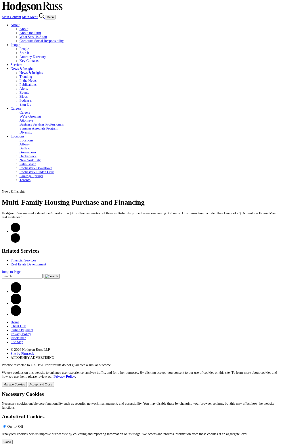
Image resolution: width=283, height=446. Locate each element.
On (9, 426)
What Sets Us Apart (33, 37)
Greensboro (27, 152)
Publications (27, 84)
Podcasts (25, 100)
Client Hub (18, 326)
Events (24, 92)
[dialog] (141, 379)
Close (7, 442)
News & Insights (22, 69)
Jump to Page (11, 272)
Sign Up (25, 104)
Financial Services (23, 260)
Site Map (17, 342)
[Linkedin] (16, 292)
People (15, 45)
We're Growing (30, 116)
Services (16, 65)
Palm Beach (27, 164)
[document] (141, 417)
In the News (27, 80)
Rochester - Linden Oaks (36, 172)
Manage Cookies (14, 384)
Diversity (25, 132)
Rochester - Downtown (35, 168)
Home (15, 322)
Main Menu (30, 17)
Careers (16, 108)
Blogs (23, 96)
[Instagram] (16, 314)
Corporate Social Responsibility (41, 41)
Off (20, 426)
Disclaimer (18, 338)
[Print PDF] (15, 231)
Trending (25, 76)
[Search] (42, 17)
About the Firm (30, 33)
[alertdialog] (141, 417)
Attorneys (26, 120)
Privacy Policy (21, 334)
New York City (30, 160)
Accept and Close (40, 384)
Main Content (11, 17)
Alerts (23, 88)
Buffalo (24, 148)
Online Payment (22, 330)
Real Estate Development (28, 264)
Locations (17, 136)
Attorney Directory (32, 57)
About (15, 25)
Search (24, 53)
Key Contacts (28, 61)
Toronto (25, 180)
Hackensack (27, 156)
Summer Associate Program (38, 128)
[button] (15, 241)
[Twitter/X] (16, 303)
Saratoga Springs (31, 176)
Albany (24, 144)
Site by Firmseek (22, 353)
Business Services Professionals (41, 124)
